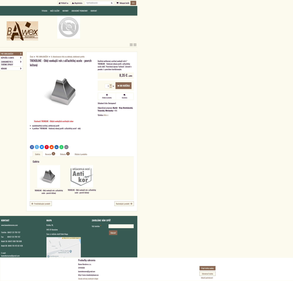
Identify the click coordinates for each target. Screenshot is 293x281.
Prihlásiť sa (64, 3)
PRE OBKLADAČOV (7, 53)
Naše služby (55, 10)
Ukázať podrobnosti (207, 278)
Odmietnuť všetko (207, 273)
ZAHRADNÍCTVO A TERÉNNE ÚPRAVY (7, 63)
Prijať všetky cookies (207, 268)
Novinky (65, 10)
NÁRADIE (4, 68)
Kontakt (94, 10)
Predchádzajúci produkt (42, 203)
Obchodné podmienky (80, 10)
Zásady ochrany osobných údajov (88, 278)
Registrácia (78, 3)
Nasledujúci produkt (122, 203)
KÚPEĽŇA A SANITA (7, 57)
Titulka (44, 10)
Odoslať (113, 232)
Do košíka (124, 85)
